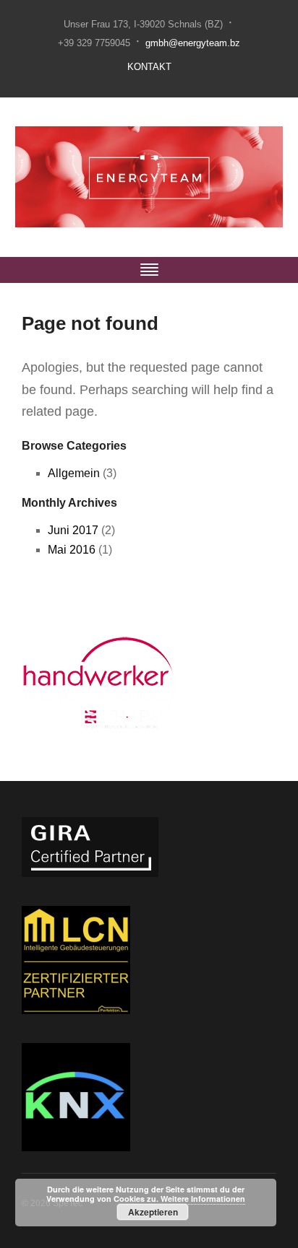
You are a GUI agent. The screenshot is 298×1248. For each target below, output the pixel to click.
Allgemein (74, 473)
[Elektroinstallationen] (149, 176)
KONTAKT (149, 66)
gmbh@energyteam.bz (192, 43)
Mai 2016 (71, 550)
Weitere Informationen (203, 1198)
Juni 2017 (73, 530)
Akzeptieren (153, 1211)
